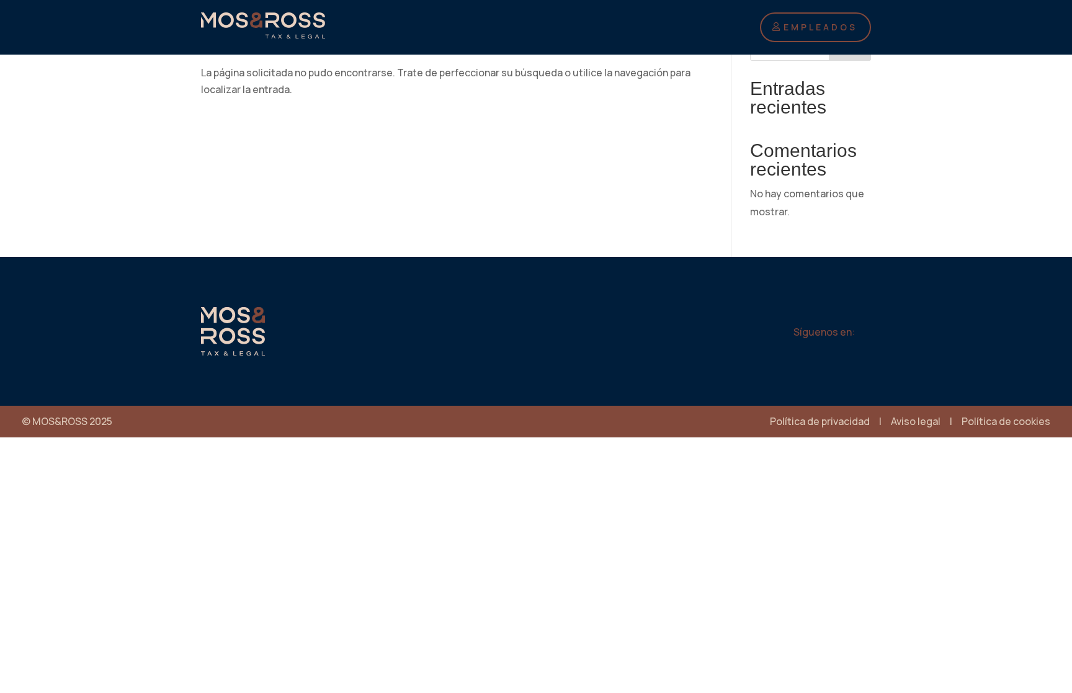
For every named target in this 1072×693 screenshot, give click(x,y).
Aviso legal (915, 421)
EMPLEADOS (820, 27)
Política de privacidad (820, 421)
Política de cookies (1006, 421)
